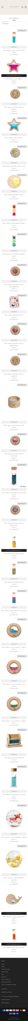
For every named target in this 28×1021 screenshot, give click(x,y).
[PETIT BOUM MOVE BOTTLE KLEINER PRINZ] (14, 475)
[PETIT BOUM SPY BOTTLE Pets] (14, 569)
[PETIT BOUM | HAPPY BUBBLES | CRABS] (14, 818)
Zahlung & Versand (5, 969)
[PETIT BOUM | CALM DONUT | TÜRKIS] (14, 630)
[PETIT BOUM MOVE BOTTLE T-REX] (14, 934)
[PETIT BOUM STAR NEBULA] (14, 65)
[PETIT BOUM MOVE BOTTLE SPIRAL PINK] (14, 210)
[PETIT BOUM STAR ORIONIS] (14, 124)
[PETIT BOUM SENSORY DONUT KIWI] (14, 153)
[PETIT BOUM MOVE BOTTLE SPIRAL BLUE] (14, 240)
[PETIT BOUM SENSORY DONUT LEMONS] (14, 94)
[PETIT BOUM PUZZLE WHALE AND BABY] (14, 899)
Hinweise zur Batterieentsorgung (8, 984)
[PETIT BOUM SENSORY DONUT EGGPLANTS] (14, 510)
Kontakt (3, 966)
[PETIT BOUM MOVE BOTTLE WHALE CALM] (14, 777)
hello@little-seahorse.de (6, 992)
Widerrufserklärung (5, 979)
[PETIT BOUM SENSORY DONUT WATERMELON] (14, 330)
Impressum (3, 976)
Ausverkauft (14, 47)
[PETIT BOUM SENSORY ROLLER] (14, 740)
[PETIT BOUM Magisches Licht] (14, 402)
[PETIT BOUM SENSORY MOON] (14, 181)
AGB (2, 974)
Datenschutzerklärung (6, 982)
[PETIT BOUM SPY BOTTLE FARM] (14, 540)
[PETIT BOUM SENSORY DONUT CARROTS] (14, 361)
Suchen (3, 964)
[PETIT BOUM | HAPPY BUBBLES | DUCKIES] (14, 858)
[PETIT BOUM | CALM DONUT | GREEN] (14, 703)
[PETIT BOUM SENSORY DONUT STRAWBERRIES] (14, 271)
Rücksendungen (4, 971)
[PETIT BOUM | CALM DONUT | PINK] (14, 667)
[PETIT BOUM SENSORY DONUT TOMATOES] (14, 440)
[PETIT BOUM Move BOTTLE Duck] (14, 37)
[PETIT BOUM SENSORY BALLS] (14, 302)
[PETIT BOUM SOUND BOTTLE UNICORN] (14, 597)
